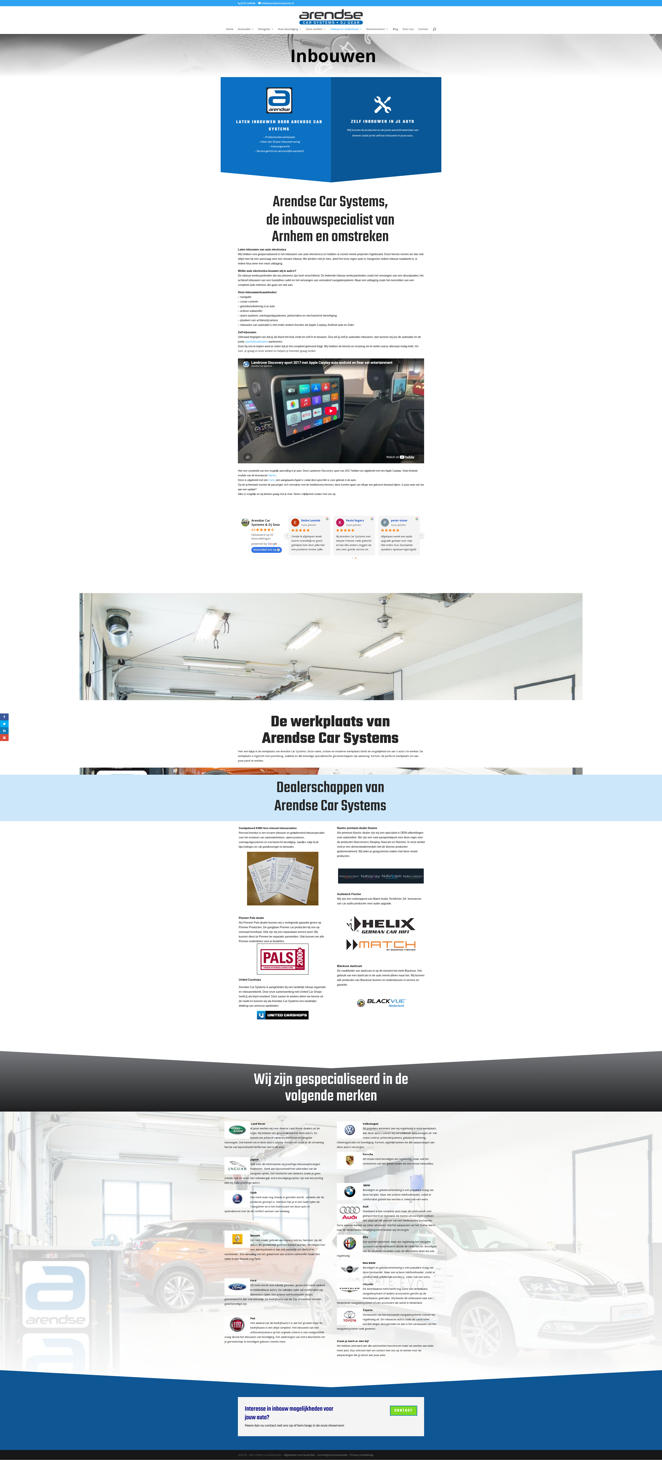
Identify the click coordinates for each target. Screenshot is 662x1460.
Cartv (272, 480)
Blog (395, 29)
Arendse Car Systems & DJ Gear (265, 522)
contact (403, 1410)
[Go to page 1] (355, 558)
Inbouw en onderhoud (344, 29)
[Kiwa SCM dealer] (283, 878)
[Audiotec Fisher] (381, 924)
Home (229, 29)
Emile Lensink (310, 520)
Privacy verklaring (361, 1455)
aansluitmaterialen (256, 341)
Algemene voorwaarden (299, 1455)
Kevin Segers (355, 520)
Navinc (272, 475)
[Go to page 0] (353, 558)
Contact (423, 29)
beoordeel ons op (264, 549)
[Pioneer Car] (283, 959)
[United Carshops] (283, 1015)
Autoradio (244, 29)
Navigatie (264, 29)
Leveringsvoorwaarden (332, 1455)
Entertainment (375, 29)
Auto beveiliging (288, 29)
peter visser (399, 520)
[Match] (381, 945)
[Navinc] (381, 876)
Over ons (408, 29)
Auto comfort (314, 29)
